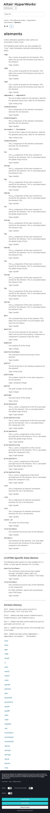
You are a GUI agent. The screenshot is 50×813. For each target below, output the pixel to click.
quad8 (7, 711)
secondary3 (9, 737)
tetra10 (7, 763)
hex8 (6, 654)
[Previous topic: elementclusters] (5, 26)
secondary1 (9, 733)
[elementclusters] (5, 26)
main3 (7, 671)
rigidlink (8, 724)
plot (6, 693)
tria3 (6, 768)
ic (5, 663)
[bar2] (7, 26)
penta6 (7, 684)
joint (6, 667)
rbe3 (6, 715)
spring (7, 746)
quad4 (7, 706)
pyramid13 (9, 702)
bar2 (6, 641)
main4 (7, 676)
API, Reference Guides (17, 20)
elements (17, 22)
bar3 (6, 645)
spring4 (8, 754)
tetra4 (7, 759)
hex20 (7, 658)
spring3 (8, 750)
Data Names (8, 22)
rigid (6, 719)
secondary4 (9, 741)
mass (7, 680)
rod (6, 728)
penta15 (8, 689)
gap (6, 649)
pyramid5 (8, 698)
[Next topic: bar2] (7, 26)
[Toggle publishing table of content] (11, 26)
